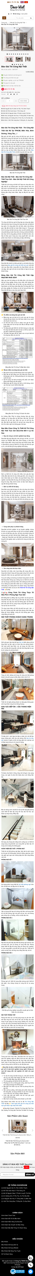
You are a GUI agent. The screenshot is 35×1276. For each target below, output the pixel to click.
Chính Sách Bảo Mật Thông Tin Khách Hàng (14, 1228)
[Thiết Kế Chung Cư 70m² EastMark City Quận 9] (17, 1126)
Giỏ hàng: (21, 14)
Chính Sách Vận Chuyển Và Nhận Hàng (12, 1225)
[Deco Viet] (22, 2)
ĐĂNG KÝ (30, 1174)
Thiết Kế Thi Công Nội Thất (17, 22)
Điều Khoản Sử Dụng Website (9, 1248)
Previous (4, 59)
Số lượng (5, 98)
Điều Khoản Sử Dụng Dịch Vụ (9, 1245)
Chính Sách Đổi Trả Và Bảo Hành (10, 1218)
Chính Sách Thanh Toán (8, 1215)
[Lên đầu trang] (31, 1251)
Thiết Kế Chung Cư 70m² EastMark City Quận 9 (17, 1135)
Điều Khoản (4, 1241)
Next (33, 59)
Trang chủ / (5, 22)
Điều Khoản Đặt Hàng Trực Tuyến (11, 1251)
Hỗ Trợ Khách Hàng (7, 1254)
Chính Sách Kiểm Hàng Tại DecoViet (11, 1221)
